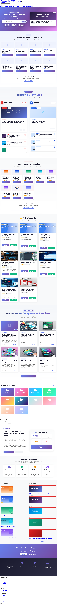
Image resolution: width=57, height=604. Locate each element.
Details (6, 245)
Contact (8, 1)
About (3, 1)
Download (14, 245)
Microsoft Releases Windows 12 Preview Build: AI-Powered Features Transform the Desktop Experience (14, 143)
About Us (4, 585)
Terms (15, 1)
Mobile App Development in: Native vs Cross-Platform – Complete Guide (27, 335)
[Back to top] (1, 603)
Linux (8, 0)
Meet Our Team (19, 451)
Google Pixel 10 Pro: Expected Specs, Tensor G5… (49, 67)
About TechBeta (33, 554)
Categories (10, 6)
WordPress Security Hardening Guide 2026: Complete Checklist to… (21, 67)
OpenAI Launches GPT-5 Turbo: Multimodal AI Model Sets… (39, 527)
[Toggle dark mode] (21, 1)
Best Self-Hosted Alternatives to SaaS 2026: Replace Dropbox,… (35, 67)
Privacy (12, 1)
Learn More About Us (9, 451)
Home (2, 6)
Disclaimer (19, 1)
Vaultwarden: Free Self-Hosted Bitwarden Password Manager (35, 51)
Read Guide (8, 55)
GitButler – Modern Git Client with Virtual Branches (6, 178)
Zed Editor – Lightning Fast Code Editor (28, 194)
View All (23, 102)
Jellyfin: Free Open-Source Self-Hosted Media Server (21, 51)
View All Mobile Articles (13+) (29, 375)
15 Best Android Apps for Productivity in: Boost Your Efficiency (46, 362)
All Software (4, 582)
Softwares (5, 6)
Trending (14, 6)
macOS (10, 0)
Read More (14, 344)
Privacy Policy (26, 424)
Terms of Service (14, 601)
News (17, 6)
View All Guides (29, 80)
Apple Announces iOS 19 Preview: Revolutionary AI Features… (39, 504)
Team (6, 1)
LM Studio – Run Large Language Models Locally (51, 178)
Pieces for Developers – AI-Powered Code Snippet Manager (28, 178)
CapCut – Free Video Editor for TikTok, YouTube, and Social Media (9, 291)
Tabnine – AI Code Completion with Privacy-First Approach (17, 178)
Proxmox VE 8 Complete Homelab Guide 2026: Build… (7, 67)
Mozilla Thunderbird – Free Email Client (17, 194)
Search (24, 21)
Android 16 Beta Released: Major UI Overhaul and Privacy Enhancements (47, 335)
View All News (42, 541)
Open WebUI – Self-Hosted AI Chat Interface (39, 178)
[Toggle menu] (1, 5)
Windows (13, 0)
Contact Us (24, 554)
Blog (20, 6)
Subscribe (9, 423)
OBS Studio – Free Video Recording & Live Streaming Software (9, 264)
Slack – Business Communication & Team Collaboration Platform (46, 236)
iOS (5, 0)
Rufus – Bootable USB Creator (28, 262)
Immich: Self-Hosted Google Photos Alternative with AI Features (7, 51)
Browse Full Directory (29, 207)
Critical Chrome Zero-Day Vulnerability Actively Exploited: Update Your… (41, 538)
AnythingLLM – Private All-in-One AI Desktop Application (6, 194)
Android (3, 0)
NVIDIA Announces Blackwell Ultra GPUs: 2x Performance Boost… (40, 493)
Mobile (22, 6)
